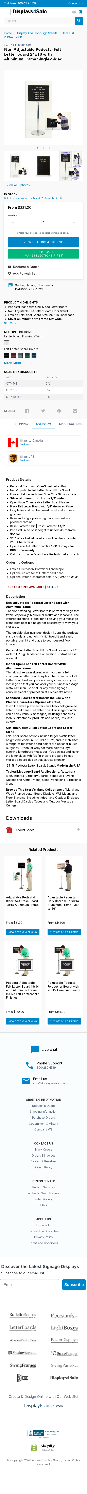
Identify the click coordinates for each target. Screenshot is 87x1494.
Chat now (44, 285)
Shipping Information (43, 1111)
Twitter (29, 1477)
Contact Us (75, 3)
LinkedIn (58, 1477)
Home (8, 33)
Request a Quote (43, 1105)
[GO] (79, 21)
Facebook (15, 1477)
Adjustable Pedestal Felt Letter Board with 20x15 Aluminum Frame (64, 986)
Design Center (43, 1181)
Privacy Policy (43, 1237)
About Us (43, 1219)
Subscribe (74, 1284)
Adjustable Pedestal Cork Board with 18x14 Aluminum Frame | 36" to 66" (63, 903)
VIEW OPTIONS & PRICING (23, 932)
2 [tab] (43, 148)
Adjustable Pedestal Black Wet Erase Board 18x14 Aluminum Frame (22, 901)
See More (11, 323)
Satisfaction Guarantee (44, 1231)
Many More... (14, 363)
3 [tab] (50, 148)
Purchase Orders (43, 1117)
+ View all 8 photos (17, 185)
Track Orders (43, 1149)
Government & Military (43, 1123)
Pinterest (44, 1477)
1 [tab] (37, 148)
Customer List (43, 1225)
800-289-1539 (27, 3)
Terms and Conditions (43, 1243)
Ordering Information (43, 1099)
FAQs (43, 1205)
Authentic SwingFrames (43, 1193)
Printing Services (43, 1187)
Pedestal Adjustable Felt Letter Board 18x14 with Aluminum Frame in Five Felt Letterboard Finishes (22, 990)
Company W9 (43, 1129)
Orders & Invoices (43, 1155)
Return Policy (43, 1167)
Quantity (12, 215)
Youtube (72, 1477)
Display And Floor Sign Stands (37, 33)
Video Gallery (43, 1199)
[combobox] (43, 21)
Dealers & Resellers (44, 1161)
